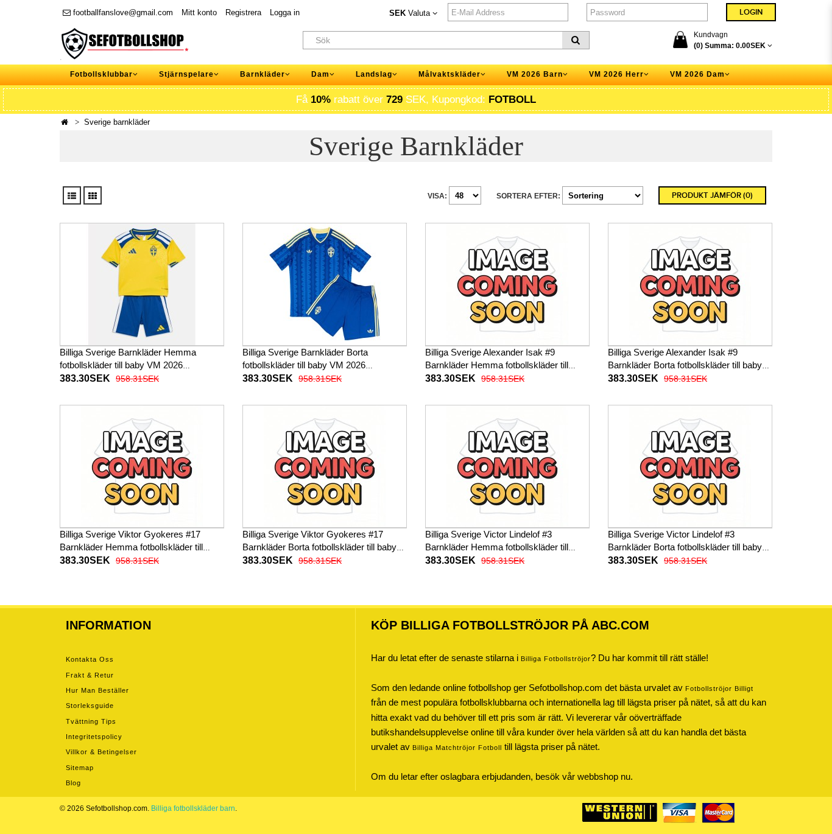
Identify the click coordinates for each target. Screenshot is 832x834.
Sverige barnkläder (117, 122)
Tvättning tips (91, 721)
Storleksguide (90, 705)
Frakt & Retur (90, 675)
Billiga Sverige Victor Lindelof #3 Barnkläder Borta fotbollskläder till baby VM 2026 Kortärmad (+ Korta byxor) (685, 547)
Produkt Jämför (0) (712, 195)
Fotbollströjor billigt (719, 688)
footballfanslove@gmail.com (122, 12)
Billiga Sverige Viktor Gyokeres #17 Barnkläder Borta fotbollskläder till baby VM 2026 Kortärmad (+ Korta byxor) (319, 547)
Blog (73, 783)
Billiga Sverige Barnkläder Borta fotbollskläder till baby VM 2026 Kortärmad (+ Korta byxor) (305, 365)
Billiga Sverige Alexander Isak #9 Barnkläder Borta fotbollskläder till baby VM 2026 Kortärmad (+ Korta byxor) (685, 365)
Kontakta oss (90, 659)
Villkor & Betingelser (101, 751)
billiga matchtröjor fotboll (457, 747)
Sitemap (80, 767)
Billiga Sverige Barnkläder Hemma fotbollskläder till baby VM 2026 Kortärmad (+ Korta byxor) (128, 365)
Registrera (243, 12)
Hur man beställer (97, 690)
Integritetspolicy (94, 736)
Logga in (285, 12)
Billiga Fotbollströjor (556, 658)
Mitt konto (199, 12)
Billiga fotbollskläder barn (193, 808)
